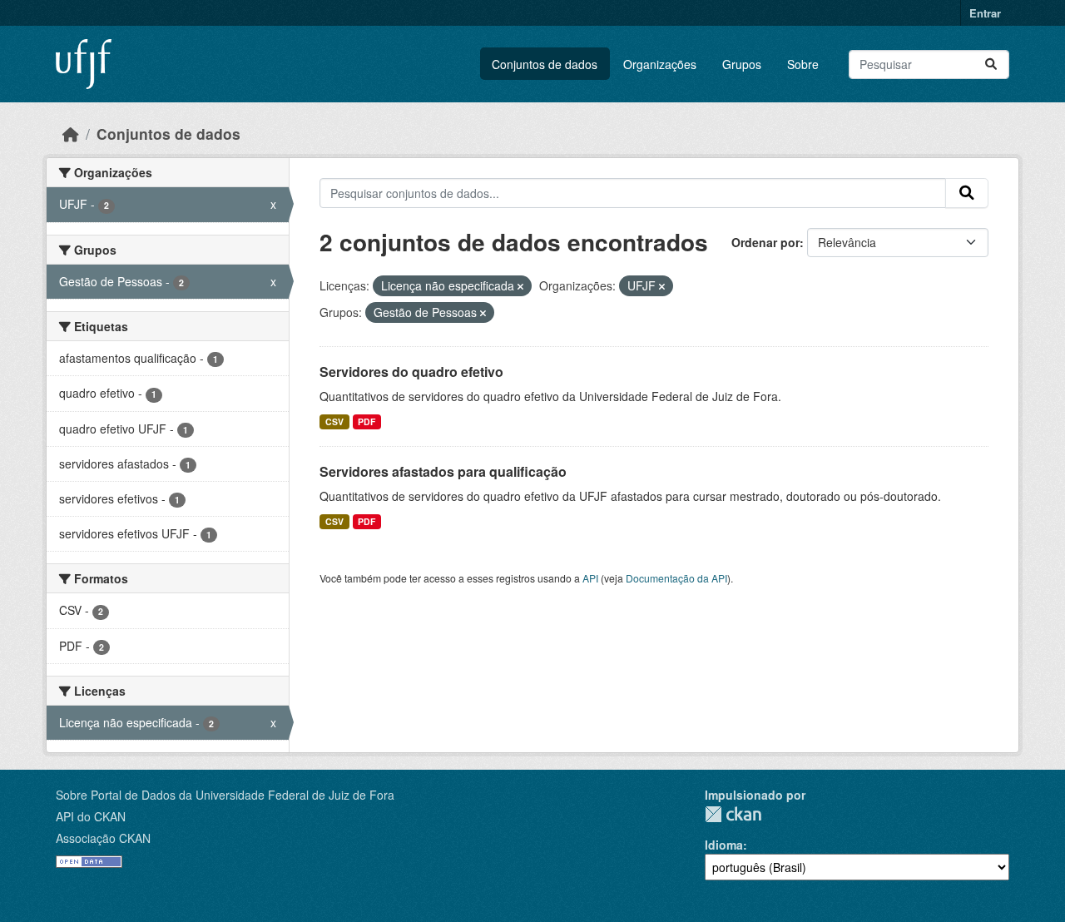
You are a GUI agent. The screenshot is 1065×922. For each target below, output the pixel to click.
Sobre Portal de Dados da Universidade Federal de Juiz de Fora (225, 794)
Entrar (985, 13)
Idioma (724, 844)
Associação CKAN (103, 838)
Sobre (803, 64)
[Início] (70, 133)
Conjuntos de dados (544, 64)
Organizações (659, 64)
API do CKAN (91, 816)
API (590, 578)
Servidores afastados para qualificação (443, 471)
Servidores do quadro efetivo (411, 371)
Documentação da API (676, 578)
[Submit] (991, 64)
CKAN (733, 814)
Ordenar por (765, 242)
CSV (334, 421)
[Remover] (520, 286)
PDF (366, 421)
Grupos (741, 64)
